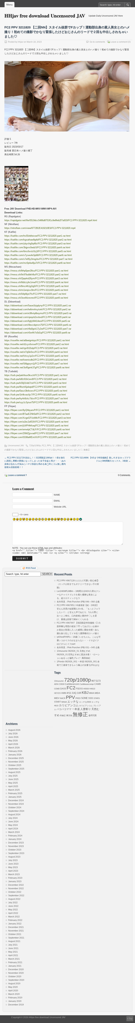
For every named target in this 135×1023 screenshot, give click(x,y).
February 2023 (15, 878)
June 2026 (13, 737)
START (57, 702)
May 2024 (13, 825)
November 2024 (16, 804)
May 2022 (13, 909)
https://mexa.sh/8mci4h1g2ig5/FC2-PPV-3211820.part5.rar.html (36, 286)
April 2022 (13, 913)
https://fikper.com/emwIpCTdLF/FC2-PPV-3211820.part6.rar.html (37, 429)
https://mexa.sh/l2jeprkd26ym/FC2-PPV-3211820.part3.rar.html (36, 278)
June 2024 (13, 821)
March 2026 (14, 747)
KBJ (85, 692)
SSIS (90, 698)
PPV (49, 445)
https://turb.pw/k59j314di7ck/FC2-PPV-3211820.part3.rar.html (35, 383)
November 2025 (16, 762)
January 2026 (14, 754)
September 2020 (16, 980)
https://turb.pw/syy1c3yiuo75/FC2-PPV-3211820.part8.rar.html (35, 402)
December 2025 (16, 758)
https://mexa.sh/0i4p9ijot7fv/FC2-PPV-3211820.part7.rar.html (35, 294)
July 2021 (13, 945)
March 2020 (14, 994)
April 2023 (13, 871)
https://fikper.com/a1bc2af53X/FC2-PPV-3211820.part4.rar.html (36, 421)
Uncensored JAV (16, 445)
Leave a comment (118, 42)
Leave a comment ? (17, 475)
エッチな (73, 701)
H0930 (86, 689)
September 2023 (16, 853)
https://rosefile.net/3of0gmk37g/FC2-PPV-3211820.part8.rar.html (36, 367)
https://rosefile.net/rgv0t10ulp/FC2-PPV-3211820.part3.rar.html (36, 348)
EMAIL (57, 500)
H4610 (92, 689)
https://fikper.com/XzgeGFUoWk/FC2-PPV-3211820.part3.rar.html (37, 418)
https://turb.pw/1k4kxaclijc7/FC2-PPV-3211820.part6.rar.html (35, 394)
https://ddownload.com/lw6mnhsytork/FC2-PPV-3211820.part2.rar (37, 309)
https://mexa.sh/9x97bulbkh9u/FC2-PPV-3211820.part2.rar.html (36, 274)
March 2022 (14, 916)
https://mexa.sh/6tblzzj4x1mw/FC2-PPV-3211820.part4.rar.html (36, 282)
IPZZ (69, 693)
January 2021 (14, 966)
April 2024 (13, 828)
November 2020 (16, 973)
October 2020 (14, 976)
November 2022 (16, 888)
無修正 (86, 450)
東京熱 (69, 715)
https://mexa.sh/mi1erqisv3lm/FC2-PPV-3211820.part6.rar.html (36, 290)
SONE (84, 698)
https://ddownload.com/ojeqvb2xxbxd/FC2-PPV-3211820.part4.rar (37, 317)
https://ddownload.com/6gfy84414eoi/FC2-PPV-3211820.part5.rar (37, 321)
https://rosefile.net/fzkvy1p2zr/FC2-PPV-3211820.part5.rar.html (36, 356)
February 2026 (15, 751)
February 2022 (15, 920)
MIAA (91, 693)
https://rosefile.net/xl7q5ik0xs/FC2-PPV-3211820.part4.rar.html (36, 352)
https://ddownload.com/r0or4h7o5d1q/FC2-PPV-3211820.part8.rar (37, 332)
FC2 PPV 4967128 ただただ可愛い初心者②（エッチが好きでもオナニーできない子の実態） (78, 584)
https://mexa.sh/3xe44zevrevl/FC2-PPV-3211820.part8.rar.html (36, 297)
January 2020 (14, 1001)
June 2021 (13, 948)
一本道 (76, 709)
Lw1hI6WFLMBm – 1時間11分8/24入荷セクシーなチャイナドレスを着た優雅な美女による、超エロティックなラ (78, 594)
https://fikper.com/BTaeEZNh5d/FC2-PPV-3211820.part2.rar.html (37, 414)
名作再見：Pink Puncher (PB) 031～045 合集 (78, 647)
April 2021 (13, 955)
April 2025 (13, 786)
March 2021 (14, 959)
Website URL (60, 506)
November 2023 (16, 846)
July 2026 (13, 733)
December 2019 (16, 1004)
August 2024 (14, 814)
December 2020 (16, 969)
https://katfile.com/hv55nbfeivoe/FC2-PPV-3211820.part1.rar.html (37, 235)
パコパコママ (64, 709)
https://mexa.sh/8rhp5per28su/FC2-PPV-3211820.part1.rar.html (36, 270)
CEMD (57, 689)
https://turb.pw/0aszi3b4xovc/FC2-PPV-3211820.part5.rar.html (35, 390)
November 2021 (16, 931)
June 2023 (13, 864)
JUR (79, 693)
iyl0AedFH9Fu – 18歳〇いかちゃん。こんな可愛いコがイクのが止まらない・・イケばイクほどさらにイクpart (79, 640)
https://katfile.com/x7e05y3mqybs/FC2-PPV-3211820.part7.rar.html (38, 259)
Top (130, 1018)
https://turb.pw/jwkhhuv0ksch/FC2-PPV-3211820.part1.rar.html (36, 375)
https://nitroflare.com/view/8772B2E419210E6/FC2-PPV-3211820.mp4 (39, 228)
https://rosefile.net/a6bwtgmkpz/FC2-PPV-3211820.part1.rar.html (37, 340)
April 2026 (13, 744)
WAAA (64, 702)
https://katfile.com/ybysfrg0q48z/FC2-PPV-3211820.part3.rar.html (37, 243)
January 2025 (14, 797)
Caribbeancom (72, 684)
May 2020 (13, 987)
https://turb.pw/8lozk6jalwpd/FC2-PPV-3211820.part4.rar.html (35, 387)
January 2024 (14, 839)
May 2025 (13, 783)
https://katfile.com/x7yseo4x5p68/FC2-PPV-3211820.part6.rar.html (38, 255)
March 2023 (14, 874)
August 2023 (14, 857)
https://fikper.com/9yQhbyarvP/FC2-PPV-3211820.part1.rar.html (36, 410)
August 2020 (14, 983)
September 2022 (16, 895)
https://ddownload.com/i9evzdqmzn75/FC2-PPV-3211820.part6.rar (37, 325)
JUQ (74, 693)
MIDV (56, 698)
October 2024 (14, 807)
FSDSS (79, 688)
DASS (63, 688)
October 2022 (14, 892)
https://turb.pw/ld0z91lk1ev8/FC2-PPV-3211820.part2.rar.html (35, 379)
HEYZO (57, 693)
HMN (63, 693)
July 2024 (13, 818)
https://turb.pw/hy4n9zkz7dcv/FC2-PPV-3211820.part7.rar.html (36, 398)
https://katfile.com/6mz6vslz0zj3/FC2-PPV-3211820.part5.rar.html (37, 251)
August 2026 (14, 730)
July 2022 (13, 902)
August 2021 (14, 941)
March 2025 (14, 790)
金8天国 (92, 715)
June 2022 (13, 906)
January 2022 (14, 923)
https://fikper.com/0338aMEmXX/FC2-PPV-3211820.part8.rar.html (37, 437)
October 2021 (14, 934)
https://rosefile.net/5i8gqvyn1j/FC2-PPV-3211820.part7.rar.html (36, 363)
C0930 (61, 684)
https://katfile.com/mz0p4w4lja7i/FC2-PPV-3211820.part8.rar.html (37, 263)
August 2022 (14, 899)
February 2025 (15, 793)
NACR (62, 698)
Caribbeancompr (87, 684)
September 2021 (16, 938)
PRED (78, 698)
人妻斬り (85, 709)
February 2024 (15, 835)
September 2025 (16, 769)
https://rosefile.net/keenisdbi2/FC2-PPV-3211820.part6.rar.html (36, 359)
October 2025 (14, 765)
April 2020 (13, 990)
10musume (59, 681)
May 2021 (13, 952)
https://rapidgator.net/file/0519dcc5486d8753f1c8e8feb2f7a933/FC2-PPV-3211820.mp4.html (50, 220)
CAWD (97, 684)
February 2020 (15, 997)
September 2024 (16, 811)
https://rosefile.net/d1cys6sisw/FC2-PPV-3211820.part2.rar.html (36, 344)
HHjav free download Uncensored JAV (44, 15)
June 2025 (13, 779)
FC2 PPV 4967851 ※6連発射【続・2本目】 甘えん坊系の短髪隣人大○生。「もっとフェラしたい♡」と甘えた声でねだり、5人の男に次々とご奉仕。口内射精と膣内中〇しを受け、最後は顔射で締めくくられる (78, 612)
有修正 (63, 715)
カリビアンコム (69, 705)
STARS (97, 698)
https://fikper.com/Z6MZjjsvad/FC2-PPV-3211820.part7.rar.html (36, 433)
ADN (56, 684)
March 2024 (14, 832)
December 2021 (16, 927)
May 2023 (13, 867)
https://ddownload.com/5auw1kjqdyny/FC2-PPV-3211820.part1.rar (37, 305)
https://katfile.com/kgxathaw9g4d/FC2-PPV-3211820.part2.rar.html (38, 239)
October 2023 (14, 850)
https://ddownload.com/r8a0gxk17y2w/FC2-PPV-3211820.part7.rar (37, 328)
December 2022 (16, 885)
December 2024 (16, 800)
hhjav (20, 42)
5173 (98, 681)
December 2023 (16, 842)
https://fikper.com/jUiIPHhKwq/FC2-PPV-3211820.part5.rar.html (36, 425)
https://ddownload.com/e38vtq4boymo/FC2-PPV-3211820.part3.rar (38, 313)
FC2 (44, 445)
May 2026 (13, 740)
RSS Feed (31, 568)
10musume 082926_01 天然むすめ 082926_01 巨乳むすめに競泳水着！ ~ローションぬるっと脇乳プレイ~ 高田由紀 (78, 654)
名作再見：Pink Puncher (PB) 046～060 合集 (78, 601)
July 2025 (13, 776)
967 (93, 681)
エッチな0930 (85, 702)
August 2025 (14, 772)
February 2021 (15, 962)
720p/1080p (35, 445)
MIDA (97, 693)
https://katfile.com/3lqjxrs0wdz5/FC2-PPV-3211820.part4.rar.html (37, 247)
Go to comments (97, 42)
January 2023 (14, 881)
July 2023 (13, 860)
